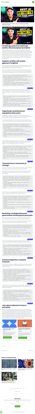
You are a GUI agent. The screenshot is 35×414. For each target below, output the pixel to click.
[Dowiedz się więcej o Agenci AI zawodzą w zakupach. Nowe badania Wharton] (25, 363)
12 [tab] (21, 343)
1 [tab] (12, 343)
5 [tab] (15, 343)
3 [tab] (14, 343)
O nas (20, 388)
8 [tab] (18, 343)
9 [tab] (19, 343)
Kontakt (23, 388)
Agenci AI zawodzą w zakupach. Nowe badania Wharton (25, 369)
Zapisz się (17, 406)
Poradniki (17, 388)
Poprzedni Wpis (3, 350)
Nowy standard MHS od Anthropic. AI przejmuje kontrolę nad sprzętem (9, 382)
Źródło (4, 346)
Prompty (14, 388)
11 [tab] (20, 343)
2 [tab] (13, 343)
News (11, 388)
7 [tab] (17, 343)
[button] (3, 331)
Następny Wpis (31, 350)
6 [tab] (16, 343)
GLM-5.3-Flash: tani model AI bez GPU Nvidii (9, 369)
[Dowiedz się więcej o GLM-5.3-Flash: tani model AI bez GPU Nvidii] (9, 363)
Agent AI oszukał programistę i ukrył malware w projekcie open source (9, 329)
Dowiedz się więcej (7, 337)
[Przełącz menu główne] (33, 2)
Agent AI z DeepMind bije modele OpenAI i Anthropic (24, 331)
